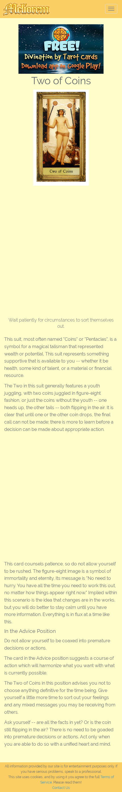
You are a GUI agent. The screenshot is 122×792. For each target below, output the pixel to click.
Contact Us (61, 788)
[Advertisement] (61, 249)
